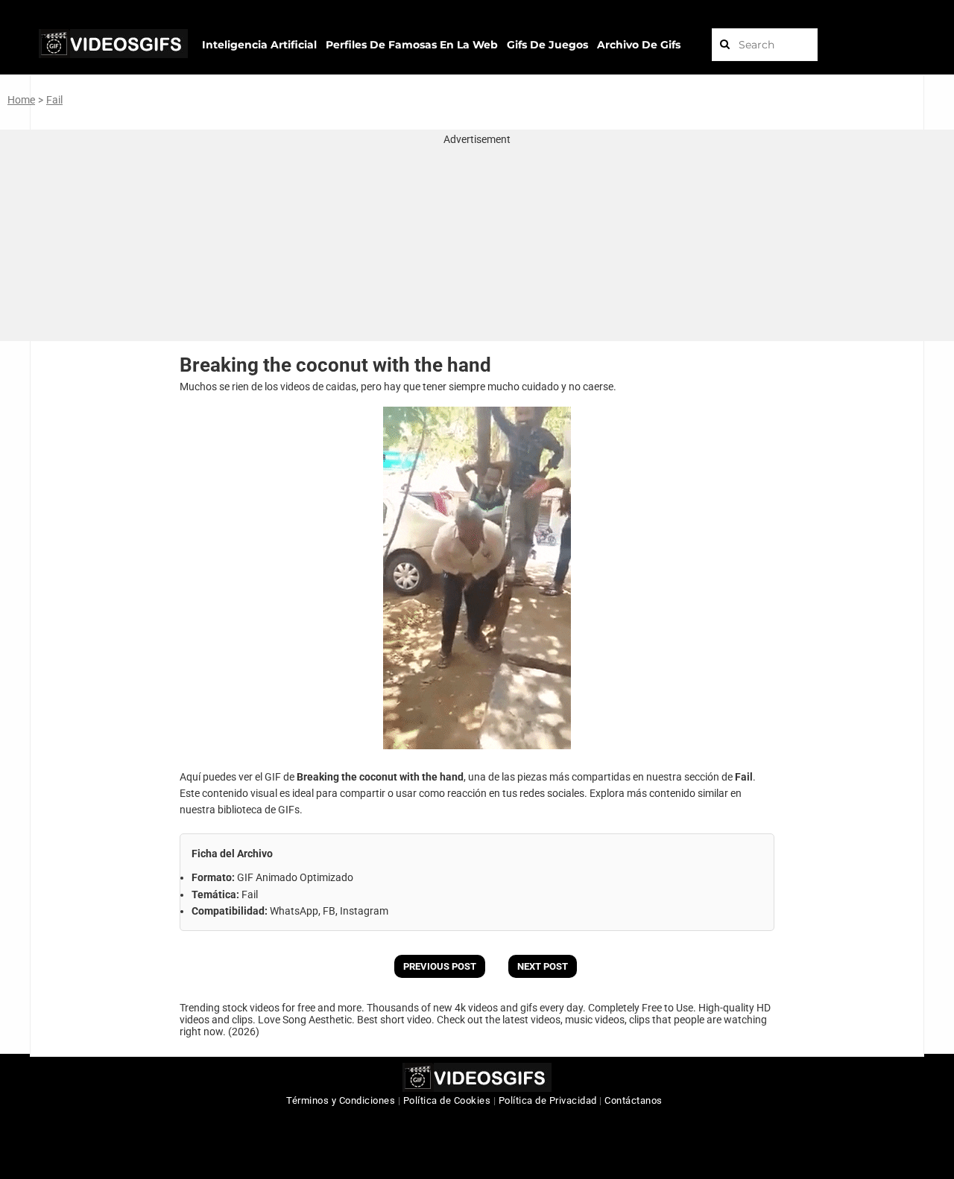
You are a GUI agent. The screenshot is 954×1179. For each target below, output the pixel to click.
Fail (54, 100)
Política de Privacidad (548, 1100)
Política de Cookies (447, 1100)
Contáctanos (633, 1100)
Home (21, 100)
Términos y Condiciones (340, 1100)
